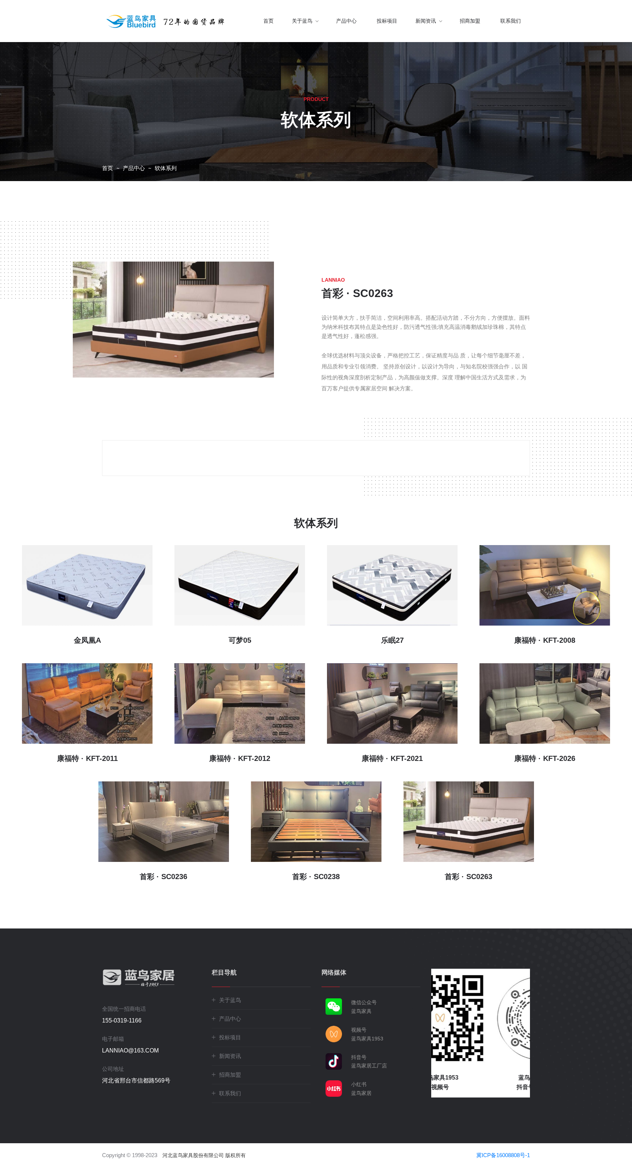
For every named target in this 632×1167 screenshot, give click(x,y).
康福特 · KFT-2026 (544, 758)
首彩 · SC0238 (316, 877)
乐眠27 (392, 640)
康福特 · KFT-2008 (544, 640)
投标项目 (387, 21)
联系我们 (510, 21)
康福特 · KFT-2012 (239, 758)
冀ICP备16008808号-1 (503, 1155)
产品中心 (346, 21)
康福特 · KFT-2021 (392, 758)
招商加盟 (470, 21)
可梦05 (240, 640)
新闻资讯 (230, 1056)
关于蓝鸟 (230, 1000)
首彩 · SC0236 (163, 877)
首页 (268, 21)
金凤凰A (87, 640)
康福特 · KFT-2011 (87, 758)
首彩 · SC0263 (468, 877)
